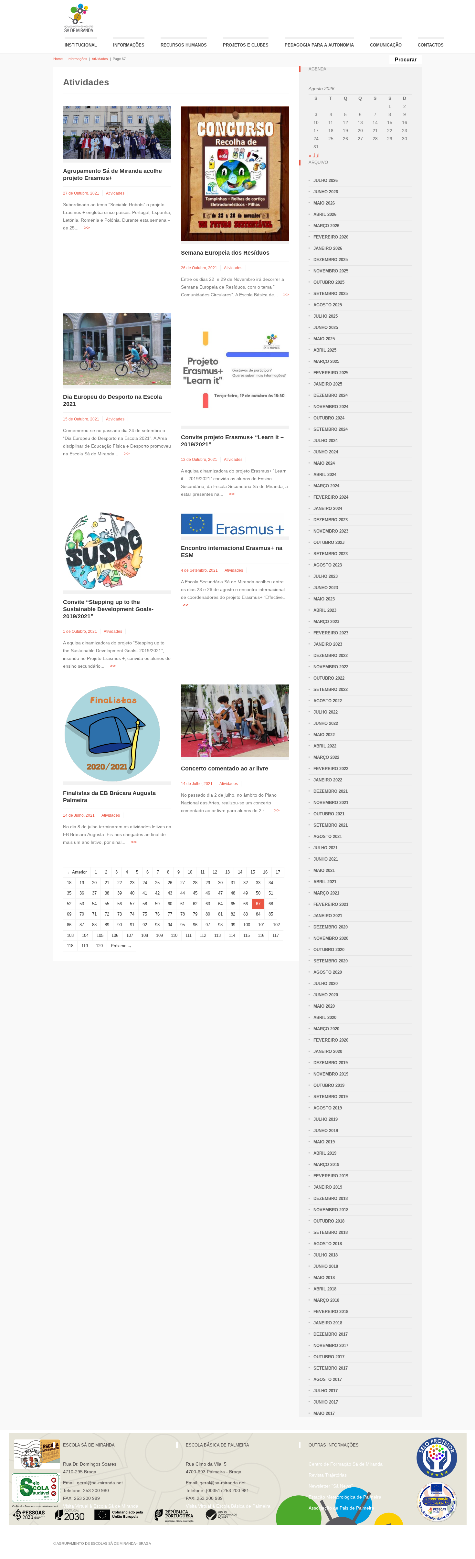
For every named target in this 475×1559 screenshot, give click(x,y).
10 (190, 872)
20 (94, 882)
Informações (128, 45)
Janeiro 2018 (327, 1322)
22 (119, 882)
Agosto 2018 (327, 1243)
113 (217, 935)
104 (85, 935)
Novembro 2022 (330, 666)
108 (144, 935)
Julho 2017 (325, 1390)
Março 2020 (326, 1028)
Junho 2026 (325, 191)
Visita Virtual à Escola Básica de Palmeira (228, 1506)
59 (157, 903)
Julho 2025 (325, 316)
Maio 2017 (324, 1413)
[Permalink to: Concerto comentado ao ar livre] (235, 720)
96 (195, 924)
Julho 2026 (325, 180)
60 (170, 903)
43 (170, 893)
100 (246, 924)
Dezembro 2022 (330, 655)
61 (182, 903)
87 (81, 924)
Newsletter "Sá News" (331, 1486)
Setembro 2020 (330, 961)
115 (246, 935)
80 (208, 914)
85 (271, 914)
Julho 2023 (325, 576)
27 (182, 882)
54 (94, 903)
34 (271, 882)
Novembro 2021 (330, 802)
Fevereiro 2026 (330, 237)
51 (271, 893)
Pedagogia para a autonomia (319, 45)
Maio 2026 (324, 203)
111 (188, 935)
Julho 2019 (325, 1119)
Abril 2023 (324, 610)
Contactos (431, 45)
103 (70, 935)
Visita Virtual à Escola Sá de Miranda (100, 1506)
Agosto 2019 (327, 1108)
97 (208, 924)
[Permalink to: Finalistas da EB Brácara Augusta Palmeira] (111, 732)
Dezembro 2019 (330, 1062)
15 (252, 872)
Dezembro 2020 (330, 927)
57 (132, 903)
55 (107, 903)
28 (195, 882)
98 (220, 924)
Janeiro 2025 (327, 384)
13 (227, 872)
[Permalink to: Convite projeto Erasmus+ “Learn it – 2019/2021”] (235, 369)
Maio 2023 (324, 599)
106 (114, 935)
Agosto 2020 (327, 972)
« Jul (314, 155)
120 (99, 945)
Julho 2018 (325, 1255)
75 (144, 914)
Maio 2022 (324, 734)
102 (276, 924)
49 (245, 893)
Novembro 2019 (330, 1074)
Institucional (81, 45)
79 (195, 914)
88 (94, 924)
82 (233, 914)
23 (132, 882)
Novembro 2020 (330, 938)
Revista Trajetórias (328, 1475)
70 (81, 914)
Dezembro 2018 (330, 1198)
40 (132, 893)
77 (170, 914)
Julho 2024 (325, 440)
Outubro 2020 (328, 949)
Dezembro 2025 (330, 259)
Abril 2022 (324, 746)
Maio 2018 (324, 1277)
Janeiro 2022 (327, 780)
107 (129, 935)
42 (157, 893)
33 (258, 882)
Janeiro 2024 (327, 508)
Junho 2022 (325, 723)
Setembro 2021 (330, 825)
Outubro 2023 (328, 542)
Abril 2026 (324, 214)
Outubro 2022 (328, 678)
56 (119, 903)
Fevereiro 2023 (330, 633)
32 (245, 882)
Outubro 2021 (328, 813)
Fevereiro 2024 (330, 497)
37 (94, 893)
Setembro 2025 (330, 293)
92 (144, 924)
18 (69, 882)
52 (69, 903)
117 (275, 935)
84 (258, 914)
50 (258, 893)
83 (245, 914)
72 (107, 914)
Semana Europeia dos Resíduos (225, 252)
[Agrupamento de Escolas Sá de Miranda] (79, 18)
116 (261, 935)
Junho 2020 (325, 994)
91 (132, 924)
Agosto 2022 (327, 700)
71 (94, 914)
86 (69, 924)
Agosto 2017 (327, 1379)
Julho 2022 (325, 712)
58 (144, 903)
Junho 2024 (325, 452)
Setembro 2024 (330, 429)
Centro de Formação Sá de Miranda (346, 1464)
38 (107, 893)
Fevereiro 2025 (330, 372)
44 (182, 893)
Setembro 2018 (330, 1232)
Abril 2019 (324, 1153)
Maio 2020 (324, 1006)
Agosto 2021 (327, 836)
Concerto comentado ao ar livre (224, 768)
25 (157, 882)
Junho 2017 (325, 1402)
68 (271, 903)
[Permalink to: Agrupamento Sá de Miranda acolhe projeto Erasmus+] (117, 132)
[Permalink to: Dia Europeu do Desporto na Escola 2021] (117, 349)
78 (182, 914)
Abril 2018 (324, 1289)
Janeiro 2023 (327, 644)
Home (58, 59)
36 (81, 893)
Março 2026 (326, 225)
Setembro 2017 (330, 1368)
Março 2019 (326, 1164)
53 (81, 903)
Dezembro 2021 (330, 791)
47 (220, 893)
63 (208, 903)
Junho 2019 (325, 1130)
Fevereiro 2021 (330, 904)
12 (215, 872)
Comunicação (386, 45)
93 (157, 924)
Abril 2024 (324, 474)
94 (170, 924)
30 (220, 882)
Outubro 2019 (328, 1085)
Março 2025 (326, 361)
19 (81, 882)
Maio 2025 (324, 338)
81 (220, 914)
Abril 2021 (324, 881)
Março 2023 (326, 621)
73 (119, 914)
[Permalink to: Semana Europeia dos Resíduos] (235, 173)
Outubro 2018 (328, 1221)
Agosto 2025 (327, 304)
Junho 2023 (325, 587)
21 (107, 882)
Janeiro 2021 (327, 915)
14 (240, 872)
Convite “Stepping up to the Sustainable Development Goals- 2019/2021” (108, 609)
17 (278, 872)
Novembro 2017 (330, 1345)
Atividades (100, 59)
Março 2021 (326, 893)
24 (144, 882)
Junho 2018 (325, 1266)
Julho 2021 (325, 847)
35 (69, 893)
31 (233, 882)
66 (245, 903)
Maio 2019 (324, 1142)
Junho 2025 (325, 327)
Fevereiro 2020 (330, 1040)
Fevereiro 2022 (330, 768)
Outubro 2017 (328, 1356)
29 (208, 882)
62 (195, 903)
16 (265, 872)
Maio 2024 (324, 463)
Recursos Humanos (184, 45)
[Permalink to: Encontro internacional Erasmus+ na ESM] (232, 524)
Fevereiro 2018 (330, 1311)
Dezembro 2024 (330, 395)
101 (261, 924)
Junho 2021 (325, 859)
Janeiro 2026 (327, 248)
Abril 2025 (324, 350)
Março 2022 (326, 757)
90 (119, 924)
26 (170, 882)
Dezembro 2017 (330, 1334)
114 (232, 935)
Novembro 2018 (330, 1209)
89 (107, 924)
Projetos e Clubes (246, 45)
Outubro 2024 (328, 418)
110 (174, 935)
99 (233, 924)
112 (203, 935)
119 (84, 945)
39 (119, 893)
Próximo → (121, 945)
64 (220, 903)
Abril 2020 (324, 1017)
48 (233, 893)
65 (233, 903)
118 (70, 945)
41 (144, 893)
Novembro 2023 (330, 531)
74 (132, 914)
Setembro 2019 (330, 1096)
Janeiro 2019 (327, 1187)
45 (195, 893)
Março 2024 (326, 485)
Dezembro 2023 (330, 519)
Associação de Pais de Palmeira (341, 1508)
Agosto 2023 (327, 565)
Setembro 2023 (330, 553)
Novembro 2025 (330, 271)
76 (157, 914)
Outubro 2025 (328, 282)
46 (208, 893)
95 (182, 924)
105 (100, 935)
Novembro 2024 (330, 406)
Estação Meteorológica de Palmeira (345, 1497)
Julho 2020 (325, 983)
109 (159, 935)
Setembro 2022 (330, 689)
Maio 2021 (324, 870)
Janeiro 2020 (327, 1051)
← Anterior (77, 872)
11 (202, 872)
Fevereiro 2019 (330, 1175)
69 (69, 914)
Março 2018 (326, 1300)
